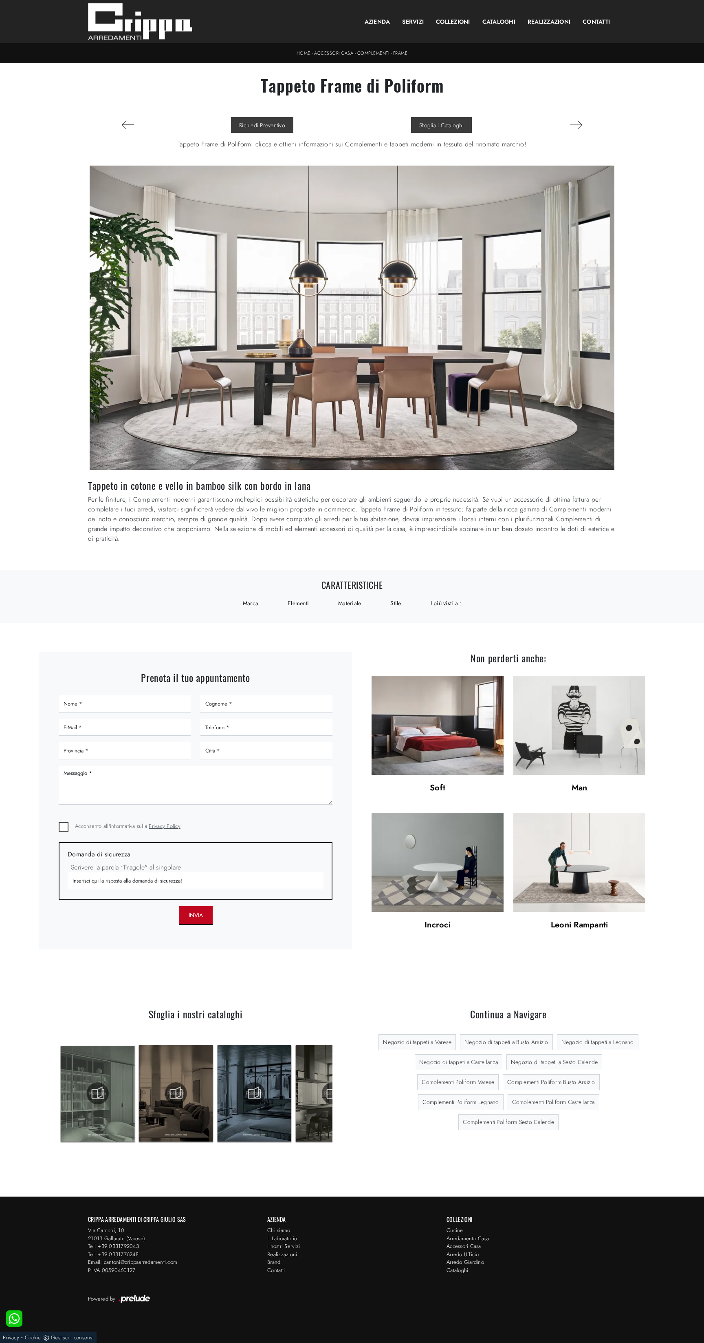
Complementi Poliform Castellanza (553, 1102)
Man (579, 788)
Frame (400, 53)
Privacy (11, 1337)
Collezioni (453, 22)
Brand (273, 1262)
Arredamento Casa (468, 1238)
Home (303, 53)
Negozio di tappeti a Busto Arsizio (506, 1042)
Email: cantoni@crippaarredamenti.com (132, 1262)
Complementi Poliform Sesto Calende (508, 1122)
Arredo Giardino (465, 1262)
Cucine (455, 1230)
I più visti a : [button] (446, 603)
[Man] (579, 725)
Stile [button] (395, 603)
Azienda (377, 22)
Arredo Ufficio (463, 1254)
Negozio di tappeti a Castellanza (458, 1062)
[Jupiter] (128, 125)
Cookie (33, 1337)
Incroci (438, 925)
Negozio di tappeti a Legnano (597, 1042)
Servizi (413, 22)
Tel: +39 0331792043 (113, 1246)
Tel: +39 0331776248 (113, 1254)
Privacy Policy (164, 826)
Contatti (596, 22)
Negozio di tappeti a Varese (417, 1042)
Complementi (373, 53)
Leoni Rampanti (579, 925)
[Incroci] (438, 862)
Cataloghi (498, 22)
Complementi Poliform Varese (458, 1082)
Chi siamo (278, 1230)
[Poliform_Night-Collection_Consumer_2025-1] (176, 1093)
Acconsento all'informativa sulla (127, 826)
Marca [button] (250, 603)
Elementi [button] (298, 603)
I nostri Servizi (283, 1246)
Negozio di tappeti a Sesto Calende (554, 1062)
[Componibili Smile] (576, 125)
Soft (437, 788)
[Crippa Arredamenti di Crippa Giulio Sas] (140, 21)
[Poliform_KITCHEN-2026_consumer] (254, 1093)
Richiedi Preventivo (262, 125)
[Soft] (438, 725)
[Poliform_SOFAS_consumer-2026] (97, 1093)
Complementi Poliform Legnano (460, 1102)
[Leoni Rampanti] (579, 862)
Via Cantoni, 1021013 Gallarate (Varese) (116, 1234)
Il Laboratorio (282, 1238)
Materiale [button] (349, 603)
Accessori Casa (333, 53)
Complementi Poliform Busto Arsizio (551, 1082)
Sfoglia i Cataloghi (441, 125)
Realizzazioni (549, 22)
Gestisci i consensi (72, 1337)
